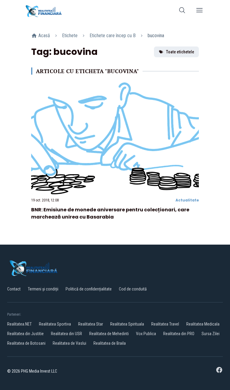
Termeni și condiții (43, 289)
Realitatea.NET (19, 324)
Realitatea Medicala (203, 324)
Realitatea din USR (66, 333)
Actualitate (187, 200)
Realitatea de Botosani (26, 343)
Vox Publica (146, 333)
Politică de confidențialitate (89, 289)
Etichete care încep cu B (113, 35)
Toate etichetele (180, 51)
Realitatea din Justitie (25, 333)
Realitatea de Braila (109, 343)
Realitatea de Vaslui (69, 343)
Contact (14, 289)
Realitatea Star (90, 324)
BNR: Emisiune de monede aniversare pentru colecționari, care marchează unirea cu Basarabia (110, 213)
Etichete (70, 35)
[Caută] (182, 11)
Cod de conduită (133, 289)
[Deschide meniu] (199, 11)
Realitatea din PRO (178, 333)
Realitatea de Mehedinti (109, 333)
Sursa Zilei (211, 333)
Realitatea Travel (165, 324)
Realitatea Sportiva (55, 324)
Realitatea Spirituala (127, 324)
